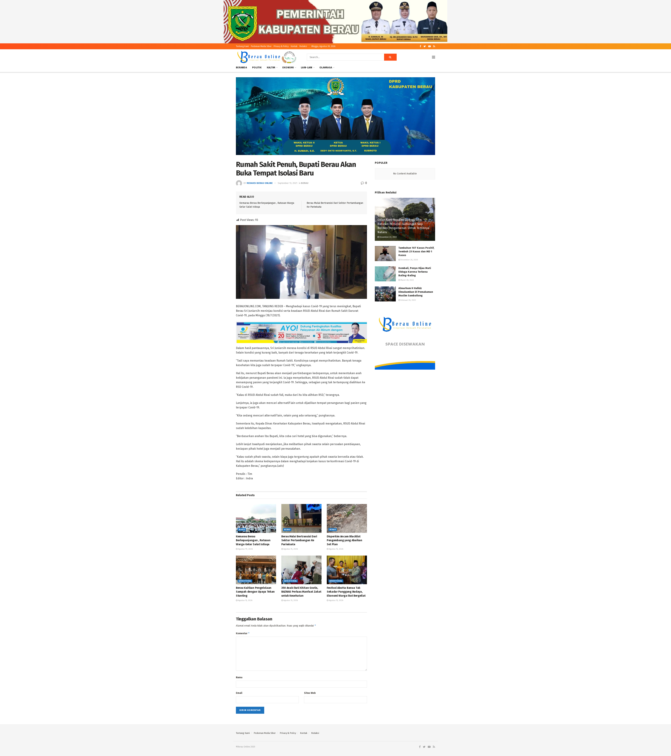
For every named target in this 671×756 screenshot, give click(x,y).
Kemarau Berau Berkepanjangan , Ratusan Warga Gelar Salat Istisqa (253, 540)
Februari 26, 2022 (408, 300)
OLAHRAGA (325, 67)
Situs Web (310, 693)
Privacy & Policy (281, 46)
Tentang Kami (242, 46)
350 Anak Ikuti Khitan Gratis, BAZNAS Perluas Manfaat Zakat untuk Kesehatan (301, 591)
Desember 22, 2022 (388, 237)
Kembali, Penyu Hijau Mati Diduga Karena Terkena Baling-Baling (414, 272)
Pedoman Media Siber (261, 46)
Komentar (243, 633)
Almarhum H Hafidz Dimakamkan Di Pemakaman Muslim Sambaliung (415, 292)
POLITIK (257, 67)
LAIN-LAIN (306, 67)
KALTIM (271, 67)
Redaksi (303, 46)
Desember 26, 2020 (409, 260)
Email (239, 693)
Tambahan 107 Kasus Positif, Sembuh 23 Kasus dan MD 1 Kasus (416, 251)
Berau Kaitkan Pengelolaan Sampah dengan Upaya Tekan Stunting (255, 591)
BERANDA (241, 67)
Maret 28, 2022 (407, 280)
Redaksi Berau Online (260, 183)
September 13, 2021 (287, 183)
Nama (239, 677)
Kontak (294, 46)
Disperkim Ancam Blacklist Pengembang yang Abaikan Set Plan (344, 540)
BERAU (304, 183)
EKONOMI (288, 67)
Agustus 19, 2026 (245, 549)
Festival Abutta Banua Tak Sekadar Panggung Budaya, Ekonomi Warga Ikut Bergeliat (346, 591)
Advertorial (245, 581)
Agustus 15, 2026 (290, 549)
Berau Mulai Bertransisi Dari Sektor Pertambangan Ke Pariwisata (299, 540)
